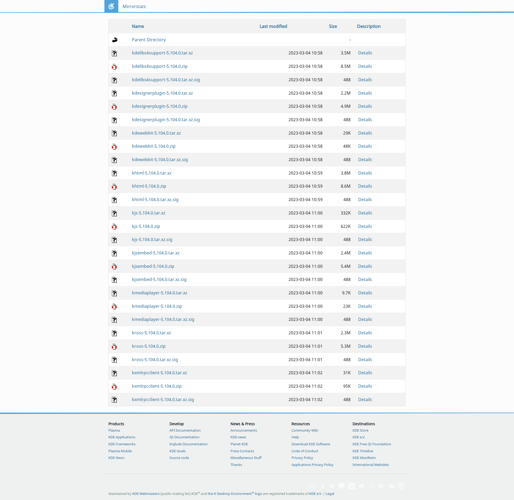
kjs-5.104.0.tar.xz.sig (152, 239)
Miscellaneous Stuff (245, 457)
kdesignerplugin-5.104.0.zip (160, 106)
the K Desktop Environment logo (235, 493)
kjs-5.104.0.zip (146, 226)
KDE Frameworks (121, 444)
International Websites (371, 464)
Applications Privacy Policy (313, 464)
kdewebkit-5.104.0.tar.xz (156, 133)
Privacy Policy (302, 457)
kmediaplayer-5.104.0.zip (157, 306)
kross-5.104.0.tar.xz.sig (155, 359)
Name (138, 26)
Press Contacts (242, 451)
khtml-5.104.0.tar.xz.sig (155, 199)
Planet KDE (239, 444)
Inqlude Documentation (188, 444)
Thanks (236, 464)
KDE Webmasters (146, 493)
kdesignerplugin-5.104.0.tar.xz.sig (166, 120)
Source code (179, 457)
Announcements (243, 430)
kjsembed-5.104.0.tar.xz (156, 253)
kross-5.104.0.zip (149, 346)
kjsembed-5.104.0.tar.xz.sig (159, 279)
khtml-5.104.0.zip (149, 186)
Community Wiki (305, 430)
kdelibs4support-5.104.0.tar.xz (162, 53)
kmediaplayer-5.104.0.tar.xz (159, 293)
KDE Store (360, 430)
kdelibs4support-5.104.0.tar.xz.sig (166, 80)
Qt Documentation (184, 437)
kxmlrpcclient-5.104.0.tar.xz (159, 373)
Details (365, 53)
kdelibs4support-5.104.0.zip (160, 66)
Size (333, 26)
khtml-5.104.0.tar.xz (152, 173)
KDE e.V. (359, 437)
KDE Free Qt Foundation (372, 444)
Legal (330, 493)
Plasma (114, 430)
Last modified (273, 26)
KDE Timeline (363, 451)
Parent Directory (149, 40)
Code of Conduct (305, 451)
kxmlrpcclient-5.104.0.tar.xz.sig (163, 399)
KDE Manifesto (364, 457)
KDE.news (238, 437)
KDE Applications (121, 437)
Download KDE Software (311, 444)
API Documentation (185, 430)
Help (295, 437)
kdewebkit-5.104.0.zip (154, 146)
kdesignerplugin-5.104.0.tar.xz (162, 93)
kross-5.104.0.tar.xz (151, 333)
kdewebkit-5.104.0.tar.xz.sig (160, 159)
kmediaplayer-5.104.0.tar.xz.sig (163, 319)
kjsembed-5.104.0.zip (153, 266)
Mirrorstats (134, 6)
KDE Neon (116, 457)
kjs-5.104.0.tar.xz (148, 213)
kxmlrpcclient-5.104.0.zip (157, 386)
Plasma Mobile (120, 451)
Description (369, 26)
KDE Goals (177, 451)
